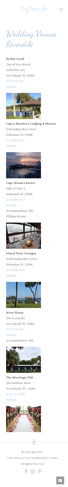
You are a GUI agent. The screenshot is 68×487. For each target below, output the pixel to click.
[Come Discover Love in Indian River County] (34, 9)
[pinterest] (39, 471)
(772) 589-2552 (15, 140)
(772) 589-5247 (15, 270)
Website (11, 86)
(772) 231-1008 (15, 394)
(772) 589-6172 (15, 199)
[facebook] (26, 471)
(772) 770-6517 (15, 81)
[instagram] (33, 471)
